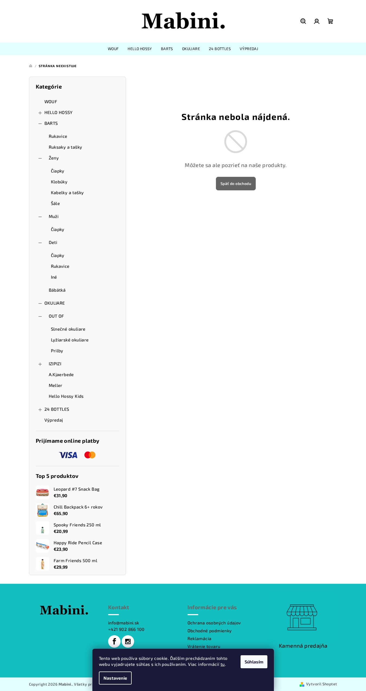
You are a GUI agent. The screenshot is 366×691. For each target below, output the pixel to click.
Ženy (54, 157)
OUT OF (56, 315)
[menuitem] (113, 49)
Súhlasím (254, 661)
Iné (54, 276)
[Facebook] (114, 641)
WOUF (50, 101)
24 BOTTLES (56, 409)
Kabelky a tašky (67, 192)
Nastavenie (115, 677)
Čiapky (57, 170)
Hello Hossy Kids (66, 396)
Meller (56, 385)
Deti (53, 242)
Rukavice (58, 136)
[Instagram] (128, 641)
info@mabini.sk (123, 622)
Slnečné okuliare (68, 328)
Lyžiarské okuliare (70, 339)
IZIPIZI (55, 363)
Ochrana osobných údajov (214, 622)
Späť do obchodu (236, 183)
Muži (54, 216)
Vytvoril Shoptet (321, 684)
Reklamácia (199, 638)
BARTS (51, 123)
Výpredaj (53, 419)
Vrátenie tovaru (204, 646)
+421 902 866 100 (126, 629)
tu (223, 664)
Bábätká (57, 289)
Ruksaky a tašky (65, 146)
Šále (55, 203)
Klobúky (59, 181)
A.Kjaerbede (61, 374)
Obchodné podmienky (209, 630)
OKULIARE (54, 302)
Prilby (57, 350)
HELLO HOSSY (58, 112)
